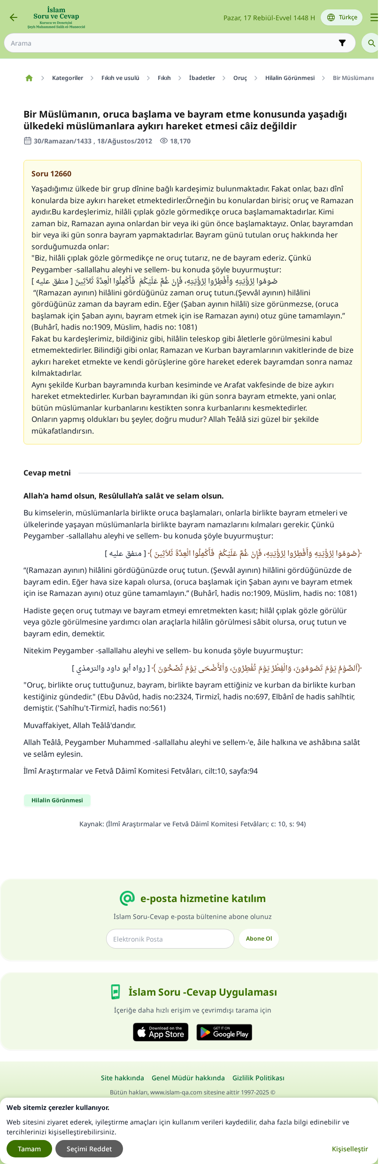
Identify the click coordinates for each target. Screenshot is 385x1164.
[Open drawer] (374, 17)
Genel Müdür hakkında (188, 1077)
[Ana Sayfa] (29, 78)
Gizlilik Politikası (258, 1077)
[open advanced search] (342, 42)
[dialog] (189, 1131)
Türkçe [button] (348, 17)
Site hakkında (122, 1077)
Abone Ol (259, 938)
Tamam (29, 1148)
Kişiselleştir (350, 1148)
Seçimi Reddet (89, 1148)
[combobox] (173, 43)
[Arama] (371, 43)
